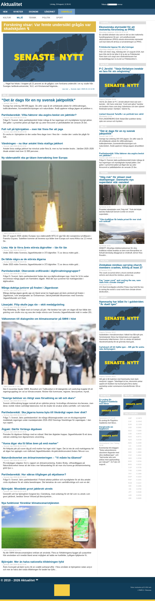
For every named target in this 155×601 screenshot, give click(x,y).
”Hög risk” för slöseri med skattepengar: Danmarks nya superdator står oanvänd (116, 180)
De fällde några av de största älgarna (24, 259)
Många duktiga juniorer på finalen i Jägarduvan (30, 287)
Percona (148, 590)
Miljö (20, 18)
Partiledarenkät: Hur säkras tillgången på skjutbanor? (34, 474)
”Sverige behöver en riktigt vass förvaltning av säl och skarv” (39, 398)
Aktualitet (28, 580)
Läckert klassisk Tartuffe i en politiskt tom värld (121, 114)
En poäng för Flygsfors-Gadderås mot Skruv (108, 401)
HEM (5, 12)
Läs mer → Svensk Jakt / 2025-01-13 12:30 (78, 89)
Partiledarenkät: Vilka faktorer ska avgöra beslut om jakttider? (39, 115)
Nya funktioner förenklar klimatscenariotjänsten (30, 503)
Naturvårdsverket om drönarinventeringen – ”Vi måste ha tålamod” (42, 457)
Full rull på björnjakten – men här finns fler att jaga (32, 129)
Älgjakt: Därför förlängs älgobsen (22, 429)
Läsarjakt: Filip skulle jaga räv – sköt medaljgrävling (33, 304)
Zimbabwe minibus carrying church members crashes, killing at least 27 (120, 266)
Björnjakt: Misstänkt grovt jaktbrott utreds (27, 488)
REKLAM (129, 396)
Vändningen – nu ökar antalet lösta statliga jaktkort (32, 143)
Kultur (7, 18)
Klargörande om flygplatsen (106, 428)
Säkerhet (49, 12)
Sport (59, 18)
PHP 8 (141, 590)
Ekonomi (33, 12)
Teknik (32, 18)
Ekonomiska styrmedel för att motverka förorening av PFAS (117, 28)
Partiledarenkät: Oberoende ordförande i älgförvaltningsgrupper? (41, 271)
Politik (46, 18)
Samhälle (66, 12)
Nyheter (18, 12)
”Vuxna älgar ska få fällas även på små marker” (30, 443)
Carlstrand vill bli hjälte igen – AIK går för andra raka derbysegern (121, 348)
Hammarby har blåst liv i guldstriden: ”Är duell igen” (121, 303)
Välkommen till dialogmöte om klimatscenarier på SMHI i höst (39, 318)
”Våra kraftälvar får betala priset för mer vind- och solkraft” (120, 220)
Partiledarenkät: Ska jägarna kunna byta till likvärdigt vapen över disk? (44, 412)
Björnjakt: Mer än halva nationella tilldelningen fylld (33, 561)
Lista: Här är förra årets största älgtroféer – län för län (34, 247)
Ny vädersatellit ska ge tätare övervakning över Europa (34, 157)
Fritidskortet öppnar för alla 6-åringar (116, 47)
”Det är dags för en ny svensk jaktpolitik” (39, 100)
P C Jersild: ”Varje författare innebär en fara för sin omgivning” (121, 70)
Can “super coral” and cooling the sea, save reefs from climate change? (120, 281)
